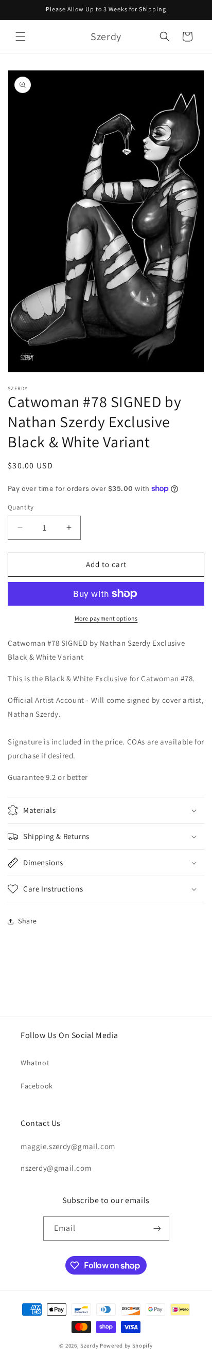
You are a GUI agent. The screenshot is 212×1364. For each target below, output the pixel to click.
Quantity (20, 507)
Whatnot (35, 1062)
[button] (20, 36)
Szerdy (89, 1345)
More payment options (106, 618)
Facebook (37, 1085)
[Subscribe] (157, 1228)
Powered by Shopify (126, 1345)
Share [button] (27, 920)
